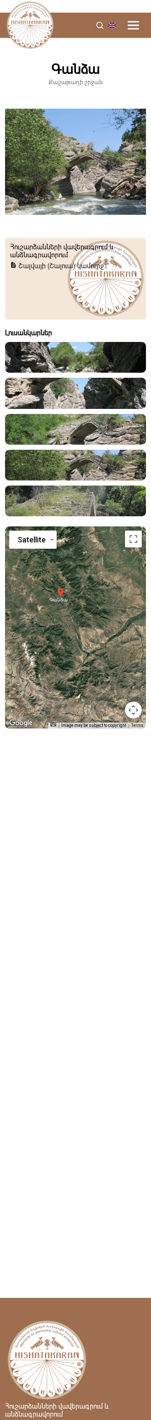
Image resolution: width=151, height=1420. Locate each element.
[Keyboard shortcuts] (53, 724)
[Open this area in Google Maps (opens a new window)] (21, 723)
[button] (60, 592)
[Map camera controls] (133, 710)
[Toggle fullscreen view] (133, 539)
